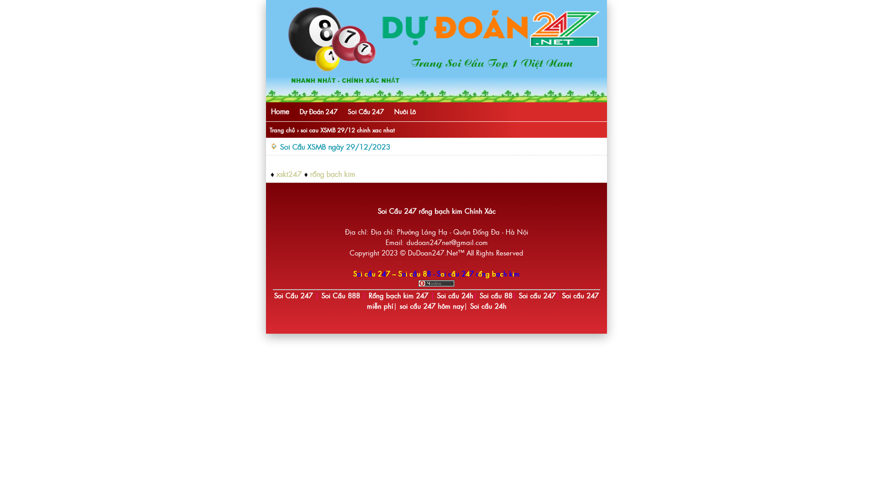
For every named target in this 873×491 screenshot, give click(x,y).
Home (280, 110)
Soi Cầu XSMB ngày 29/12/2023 (335, 146)
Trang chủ (282, 129)
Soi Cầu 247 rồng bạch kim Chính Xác (437, 210)
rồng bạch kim (332, 173)
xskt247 (289, 173)
